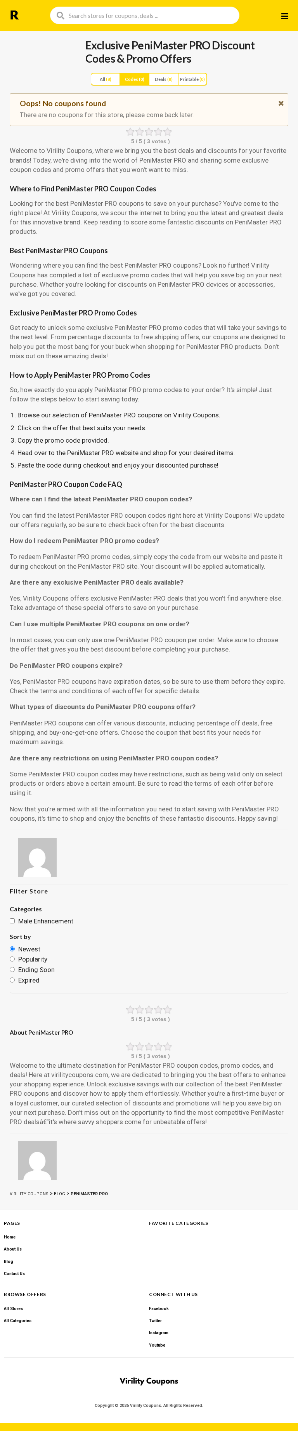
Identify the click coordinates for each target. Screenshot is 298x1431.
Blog (8, 1261)
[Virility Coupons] (14, 14)
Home (10, 1237)
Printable (192, 79)
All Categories (17, 1320)
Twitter (155, 1320)
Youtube (157, 1345)
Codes (134, 79)
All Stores (13, 1308)
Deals (164, 79)
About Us (13, 1249)
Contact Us (14, 1273)
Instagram (158, 1332)
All (105, 79)
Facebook (159, 1308)
